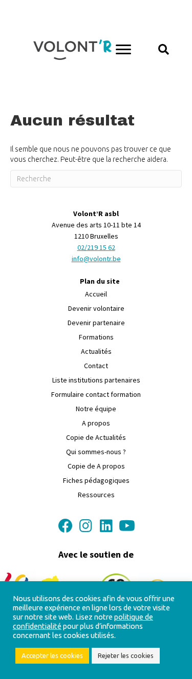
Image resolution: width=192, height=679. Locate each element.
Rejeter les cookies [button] (126, 655)
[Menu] (123, 49)
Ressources (96, 494)
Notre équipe (96, 408)
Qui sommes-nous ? (96, 451)
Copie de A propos (96, 466)
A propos (96, 423)
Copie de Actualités (96, 437)
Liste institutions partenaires (96, 380)
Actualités (96, 351)
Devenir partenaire (96, 322)
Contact (96, 365)
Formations (96, 337)
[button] (164, 49)
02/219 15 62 (96, 247)
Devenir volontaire (96, 308)
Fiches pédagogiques (96, 480)
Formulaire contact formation (96, 394)
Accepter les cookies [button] (52, 655)
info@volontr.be (96, 258)
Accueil (96, 294)
